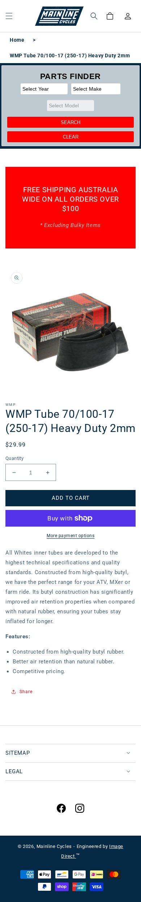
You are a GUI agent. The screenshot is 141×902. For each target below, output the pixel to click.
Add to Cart (71, 498)
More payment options (70, 535)
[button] (9, 16)
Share (26, 691)
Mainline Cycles (54, 846)
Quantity (14, 458)
